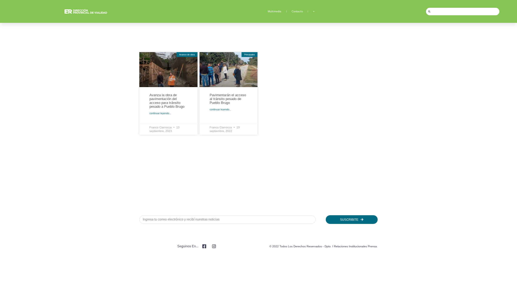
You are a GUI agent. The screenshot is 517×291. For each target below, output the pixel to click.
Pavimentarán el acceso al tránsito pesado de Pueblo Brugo (228, 99)
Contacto (297, 11)
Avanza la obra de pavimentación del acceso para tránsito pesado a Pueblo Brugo (166, 101)
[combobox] (462, 11)
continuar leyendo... (160, 113)
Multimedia (274, 11)
